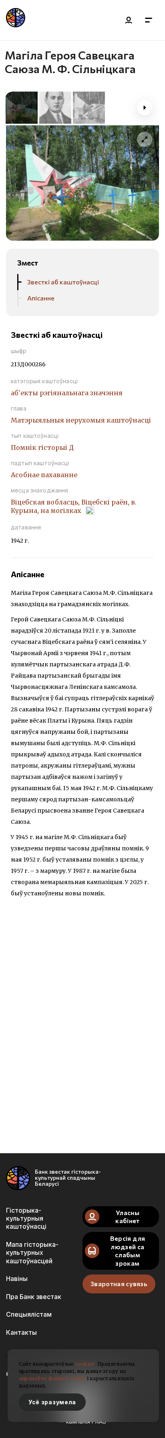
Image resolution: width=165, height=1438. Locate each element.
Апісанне (40, 298)
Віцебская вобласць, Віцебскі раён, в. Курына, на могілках (74, 506)
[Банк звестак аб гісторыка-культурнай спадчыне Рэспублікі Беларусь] (15, 20)
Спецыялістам (29, 1314)
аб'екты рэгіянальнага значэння (67, 393)
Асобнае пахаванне (44, 475)
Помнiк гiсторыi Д (42, 447)
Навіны (17, 1279)
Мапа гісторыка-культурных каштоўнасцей (32, 1252)
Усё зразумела (52, 1402)
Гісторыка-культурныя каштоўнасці (26, 1218)
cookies (85, 1364)
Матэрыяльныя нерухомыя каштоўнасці (81, 420)
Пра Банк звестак (33, 1297)
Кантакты (21, 1332)
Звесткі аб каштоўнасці (63, 282)
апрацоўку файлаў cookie (52, 1378)
